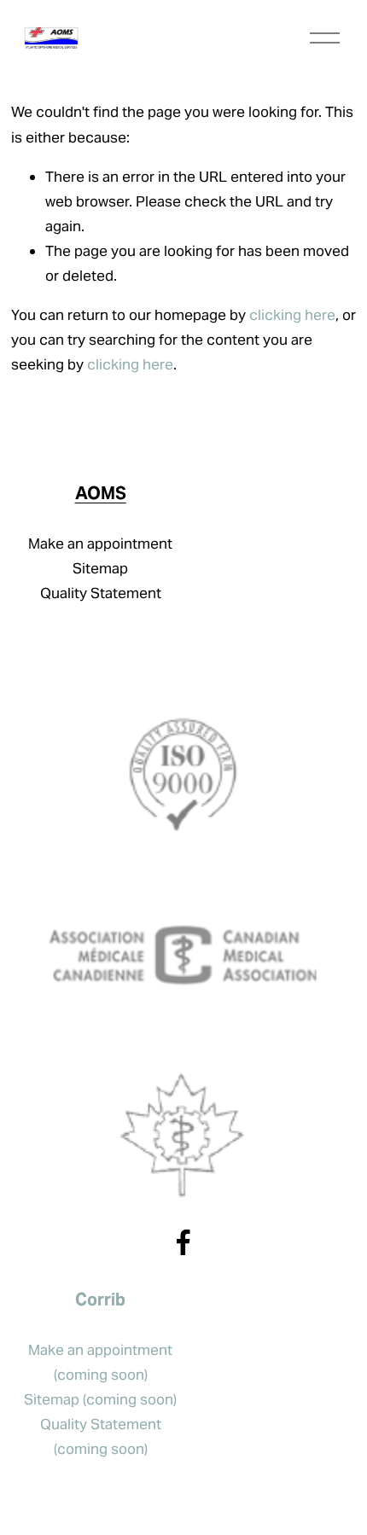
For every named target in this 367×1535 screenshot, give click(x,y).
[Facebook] (183, 1242)
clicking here (292, 314)
